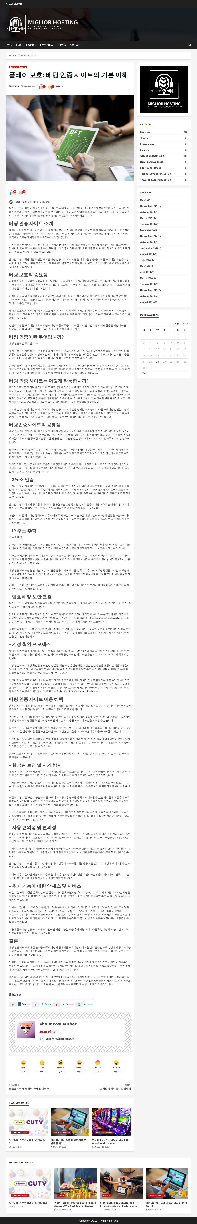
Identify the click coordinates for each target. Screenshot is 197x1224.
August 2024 (147, 254)
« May (143, 373)
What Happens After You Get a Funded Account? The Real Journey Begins (75, 1183)
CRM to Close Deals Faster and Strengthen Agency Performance (121, 1183)
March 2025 (146, 218)
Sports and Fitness (150, 167)
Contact (74, 44)
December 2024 (148, 230)
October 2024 (147, 242)
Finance (62, 44)
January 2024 (147, 284)
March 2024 (146, 278)
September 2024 (149, 248)
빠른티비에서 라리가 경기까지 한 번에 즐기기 (70, 1122)
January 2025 (147, 224)
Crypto (144, 137)
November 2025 (148, 206)
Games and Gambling (18, 67)
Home (9, 44)
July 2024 (145, 260)
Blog (19, 44)
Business (31, 44)
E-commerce (46, 44)
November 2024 (148, 236)
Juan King (15, 86)
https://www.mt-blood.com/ (83, 691)
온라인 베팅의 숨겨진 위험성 (115, 1086)
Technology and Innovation (155, 173)
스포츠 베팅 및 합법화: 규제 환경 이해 (29, 1086)
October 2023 (147, 296)
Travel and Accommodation (155, 179)
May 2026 (145, 200)
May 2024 (145, 266)
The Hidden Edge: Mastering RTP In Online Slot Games (111, 1122)
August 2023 (147, 302)
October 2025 (147, 212)
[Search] (190, 45)
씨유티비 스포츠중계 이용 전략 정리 (28, 1122)
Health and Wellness (151, 161)
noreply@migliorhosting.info (61, 1038)
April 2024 (145, 272)
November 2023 (148, 290)
